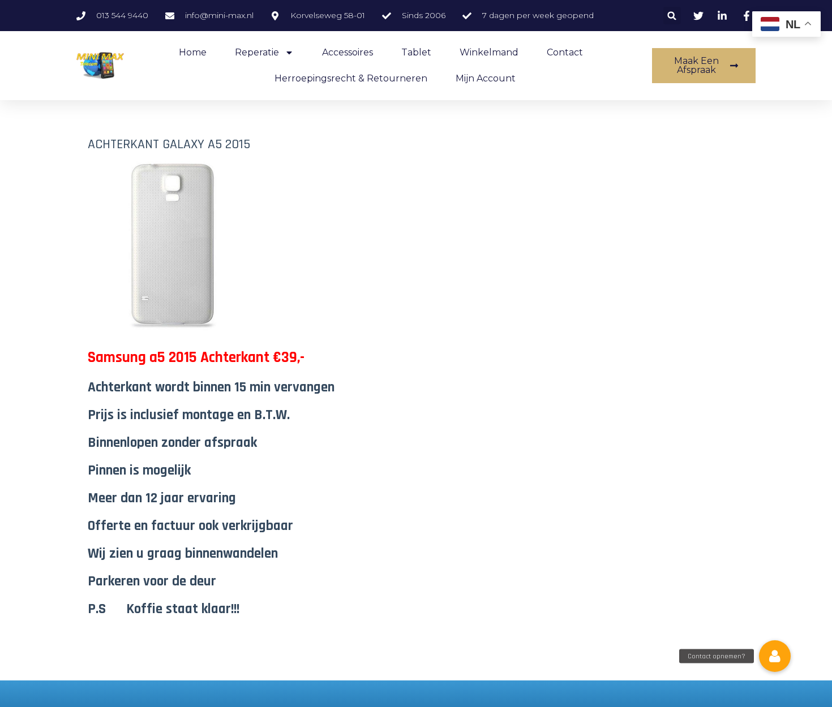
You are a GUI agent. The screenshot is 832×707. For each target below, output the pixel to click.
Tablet (416, 52)
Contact (565, 52)
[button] (672, 15)
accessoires (347, 52)
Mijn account (486, 78)
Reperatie (257, 52)
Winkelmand (489, 52)
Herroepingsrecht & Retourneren (351, 78)
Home (193, 52)
